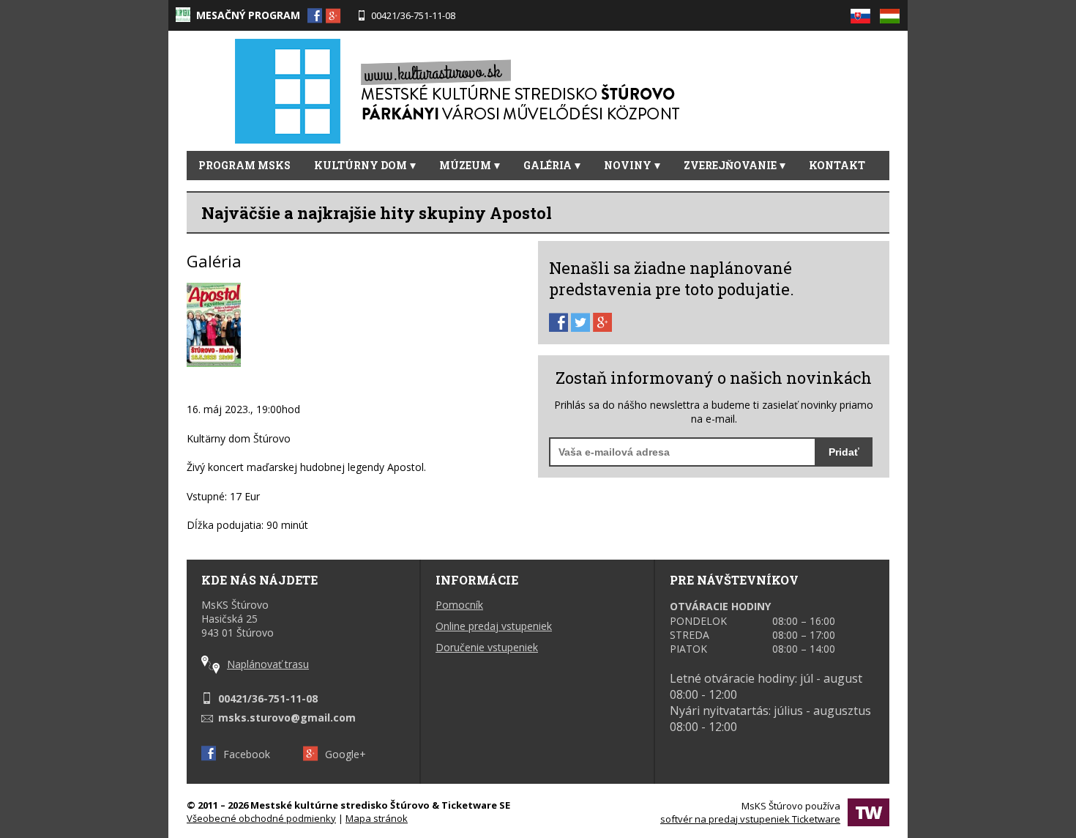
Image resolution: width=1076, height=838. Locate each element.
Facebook (246, 754)
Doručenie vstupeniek (487, 647)
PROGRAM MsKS (244, 165)
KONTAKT (837, 165)
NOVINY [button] (627, 165)
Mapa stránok (376, 818)
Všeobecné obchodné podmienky (261, 818)
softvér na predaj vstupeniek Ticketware (750, 819)
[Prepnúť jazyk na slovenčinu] (863, 11)
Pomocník (459, 605)
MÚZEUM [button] (465, 165)
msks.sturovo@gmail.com (287, 717)
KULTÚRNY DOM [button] (360, 165)
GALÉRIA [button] (547, 165)
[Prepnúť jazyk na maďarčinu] (889, 11)
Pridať (844, 452)
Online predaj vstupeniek (494, 626)
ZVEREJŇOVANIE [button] (730, 165)
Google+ (345, 754)
